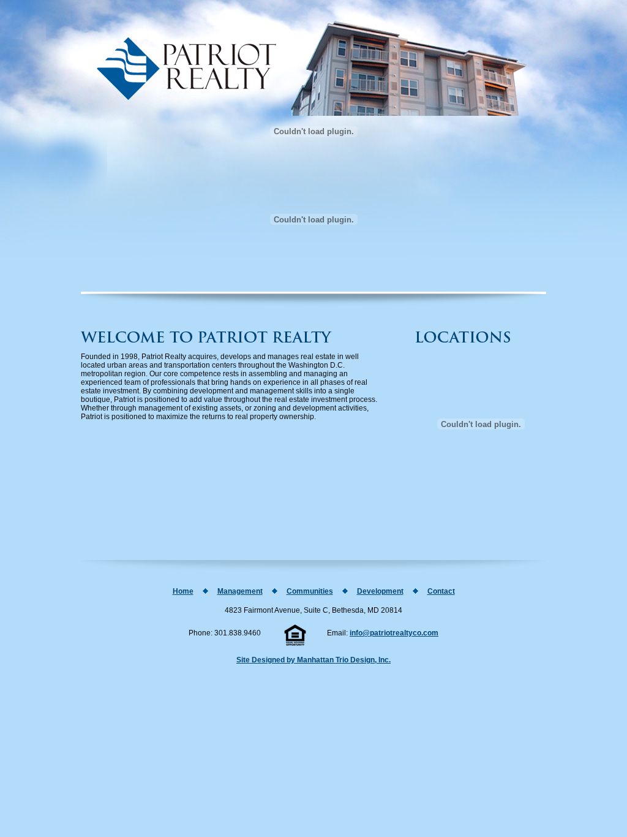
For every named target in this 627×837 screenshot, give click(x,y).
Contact (441, 591)
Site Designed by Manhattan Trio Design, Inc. (313, 660)
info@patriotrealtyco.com (394, 633)
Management (240, 591)
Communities (310, 591)
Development (380, 591)
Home (183, 591)
